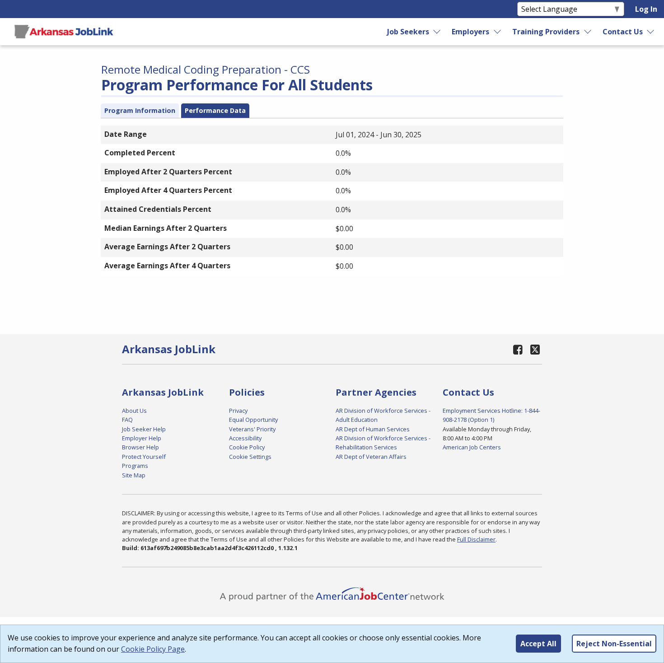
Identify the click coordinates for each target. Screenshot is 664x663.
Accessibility (245, 438)
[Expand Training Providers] (588, 31)
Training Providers (546, 32)
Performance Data (215, 110)
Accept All (538, 644)
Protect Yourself (144, 457)
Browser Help (140, 447)
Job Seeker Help (144, 429)
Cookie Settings (250, 457)
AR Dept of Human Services (373, 429)
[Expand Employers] (498, 31)
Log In (646, 9)
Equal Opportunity (253, 420)
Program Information (139, 110)
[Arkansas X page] (535, 349)
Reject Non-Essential (614, 644)
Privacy (238, 410)
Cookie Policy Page (153, 649)
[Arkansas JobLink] (63, 31)
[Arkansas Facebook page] (518, 349)
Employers (470, 32)
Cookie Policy (247, 447)
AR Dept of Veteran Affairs (371, 457)
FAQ (127, 420)
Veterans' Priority (252, 429)
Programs (135, 466)
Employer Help (141, 438)
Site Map (133, 475)
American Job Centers (472, 447)
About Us (134, 410)
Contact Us (623, 32)
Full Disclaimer (476, 539)
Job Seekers (408, 32)
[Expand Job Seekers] (437, 31)
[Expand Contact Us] (651, 31)
